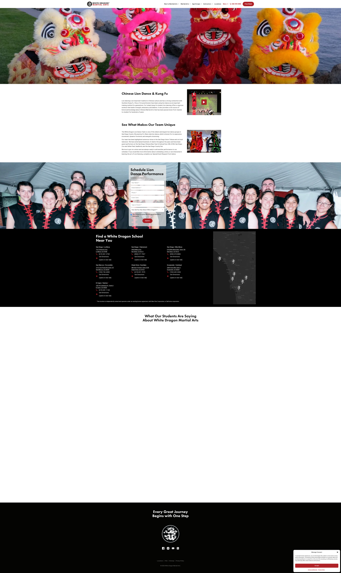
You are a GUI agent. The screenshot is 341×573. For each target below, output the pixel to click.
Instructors (207, 4)
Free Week (248, 4)
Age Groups (196, 4)
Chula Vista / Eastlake (138, 265)
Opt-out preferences (312, 569)
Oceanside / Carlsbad (174, 265)
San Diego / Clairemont (139, 247)
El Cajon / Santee (102, 283)
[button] (337, 552)
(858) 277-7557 (139, 254)
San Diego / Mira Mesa (174, 247)
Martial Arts (185, 4)
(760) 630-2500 (175, 272)
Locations (217, 4)
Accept (317, 565)
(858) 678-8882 (175, 254)
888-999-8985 (236, 4)
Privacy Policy (321, 569)
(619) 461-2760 (104, 254)
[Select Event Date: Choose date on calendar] (132, 201)
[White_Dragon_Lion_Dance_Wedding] (204, 141)
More (225, 4)
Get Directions (104, 256)
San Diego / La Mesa (103, 247)
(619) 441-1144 (104, 290)
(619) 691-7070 (139, 272)
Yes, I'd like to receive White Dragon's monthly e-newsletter (147, 215)
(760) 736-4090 (104, 272)
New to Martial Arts (170, 4)
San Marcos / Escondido (104, 265)
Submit (147, 221)
